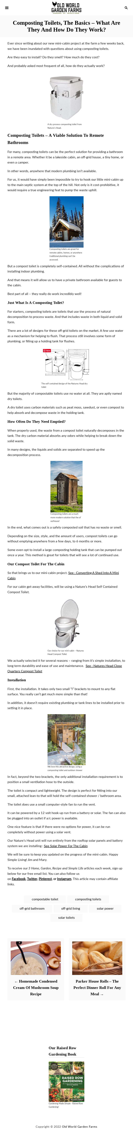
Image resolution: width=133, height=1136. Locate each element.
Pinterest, (46, 879)
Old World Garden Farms (79, 1126)
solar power (105, 908)
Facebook (19, 879)
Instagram (64, 879)
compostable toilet (45, 899)
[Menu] (7, 7)
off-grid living (70, 908)
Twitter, (32, 879)
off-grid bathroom (32, 908)
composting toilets (88, 899)
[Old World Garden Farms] (66, 7)
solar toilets (66, 917)
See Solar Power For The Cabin (66, 846)
